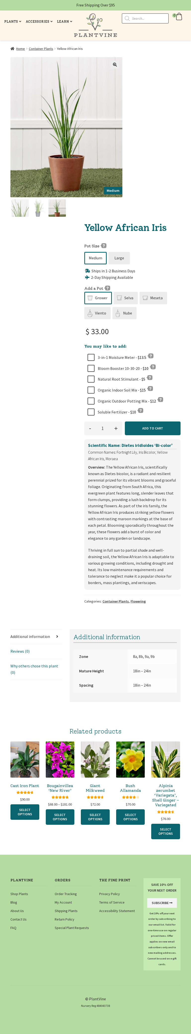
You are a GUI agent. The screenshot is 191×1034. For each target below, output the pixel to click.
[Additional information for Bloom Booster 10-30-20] (153, 366)
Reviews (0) (20, 651)
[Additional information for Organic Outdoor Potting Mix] (160, 399)
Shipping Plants (66, 911)
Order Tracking (66, 894)
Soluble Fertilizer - (116, 412)
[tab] (36, 636)
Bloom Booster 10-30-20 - (122, 368)
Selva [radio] (128, 297)
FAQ (13, 928)
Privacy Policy (109, 894)
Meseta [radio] (156, 297)
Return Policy (64, 919)
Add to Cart (152, 428)
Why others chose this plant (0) (34, 669)
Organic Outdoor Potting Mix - (126, 401)
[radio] (95, 258)
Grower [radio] (101, 297)
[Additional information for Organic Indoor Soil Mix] (150, 388)
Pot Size (92, 246)
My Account (63, 902)
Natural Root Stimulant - (121, 379)
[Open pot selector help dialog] (107, 287)
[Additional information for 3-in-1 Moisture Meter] (150, 355)
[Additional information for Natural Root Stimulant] (149, 377)
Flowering (138, 601)
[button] (178, 16)
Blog (13, 902)
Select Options (25, 812)
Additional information (30, 636)
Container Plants (41, 48)
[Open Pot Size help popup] (103, 245)
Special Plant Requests (72, 928)
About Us (17, 911)
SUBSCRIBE (160, 903)
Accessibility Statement (117, 911)
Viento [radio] (100, 312)
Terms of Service (112, 902)
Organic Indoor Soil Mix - (121, 390)
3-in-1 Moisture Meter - (121, 357)
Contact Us (18, 919)
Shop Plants (19, 894)
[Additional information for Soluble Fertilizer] (140, 410)
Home (20, 48)
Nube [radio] (127, 312)
